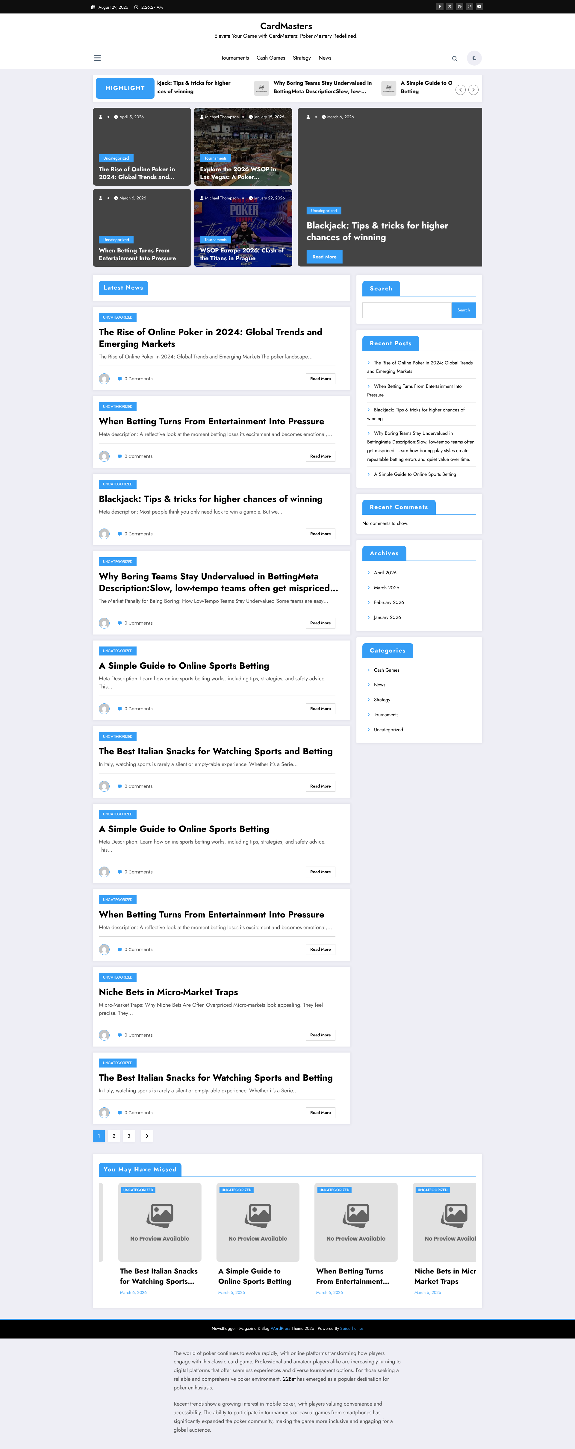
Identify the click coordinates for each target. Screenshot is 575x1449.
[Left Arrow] (460, 90)
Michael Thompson (221, 117)
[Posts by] (103, 117)
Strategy (302, 58)
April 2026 (385, 572)
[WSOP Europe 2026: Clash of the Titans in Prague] (243, 227)
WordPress (280, 1328)
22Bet (289, 1379)
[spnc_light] (474, 58)
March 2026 (386, 587)
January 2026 (387, 617)
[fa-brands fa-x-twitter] (449, 6)
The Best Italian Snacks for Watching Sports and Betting (216, 751)
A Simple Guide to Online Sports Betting (409, 87)
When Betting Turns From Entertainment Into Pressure (137, 254)
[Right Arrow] (473, 90)
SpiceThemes (352, 1328)
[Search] (454, 59)
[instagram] (469, 6)
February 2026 (389, 602)
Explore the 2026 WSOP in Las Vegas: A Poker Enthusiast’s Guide (238, 173)
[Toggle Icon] (97, 58)
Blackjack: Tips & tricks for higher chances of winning (156, 87)
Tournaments (235, 58)
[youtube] (479, 6)
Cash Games (271, 58)
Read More (418, 256)
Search (381, 288)
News (325, 58)
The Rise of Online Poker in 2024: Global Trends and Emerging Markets (137, 173)
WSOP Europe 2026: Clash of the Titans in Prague (242, 254)
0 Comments (139, 379)
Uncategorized (116, 158)
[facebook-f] (440, 6)
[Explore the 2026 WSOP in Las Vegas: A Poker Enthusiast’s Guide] (243, 146)
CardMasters (286, 25)
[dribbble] (459, 6)
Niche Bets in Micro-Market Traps (168, 992)
